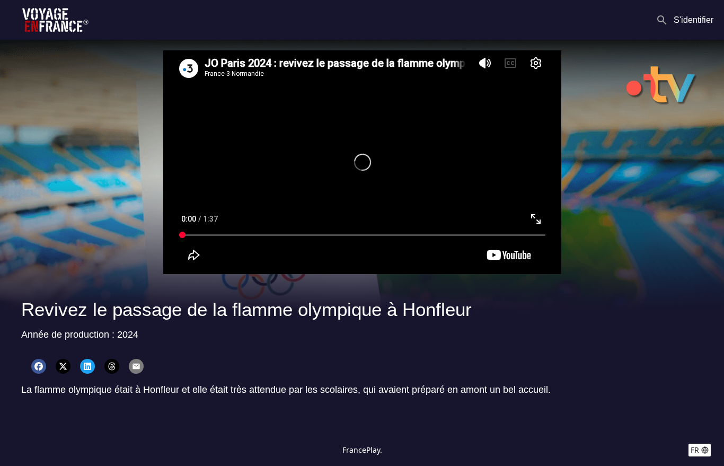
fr (695, 450)
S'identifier (693, 19)
